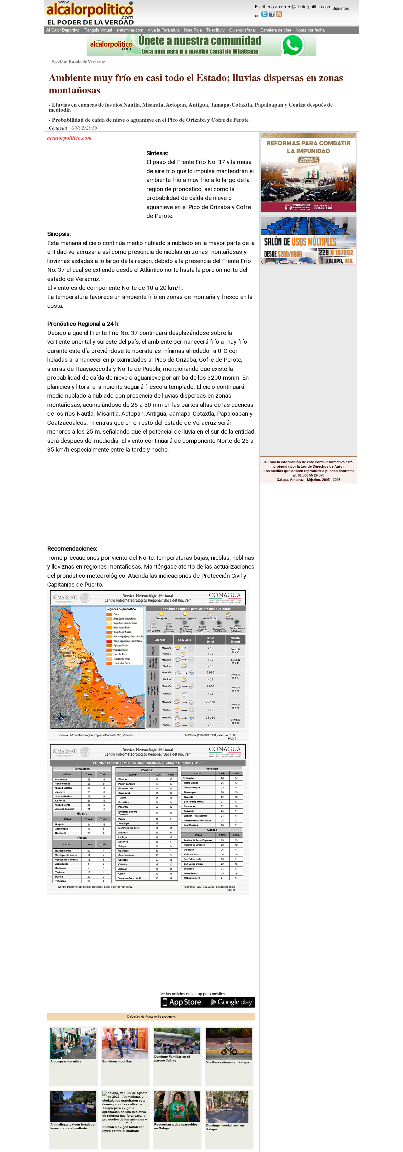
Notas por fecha (310, 30)
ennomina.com (129, 30)
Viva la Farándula (163, 30)
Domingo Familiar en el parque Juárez (172, 1058)
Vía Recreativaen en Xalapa (227, 1062)
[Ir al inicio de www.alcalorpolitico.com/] (89, 24)
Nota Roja (193, 30)
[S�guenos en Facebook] (272, 14)
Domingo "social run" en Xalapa (225, 1127)
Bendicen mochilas (117, 1061)
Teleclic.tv (215, 30)
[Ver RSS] (279, 14)
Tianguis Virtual (98, 30)
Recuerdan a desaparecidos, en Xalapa (176, 1126)
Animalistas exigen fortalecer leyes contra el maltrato (73, 1126)
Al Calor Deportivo (62, 30)
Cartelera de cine (275, 30)
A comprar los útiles (66, 1061)
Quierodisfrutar (242, 30)
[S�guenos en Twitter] (264, 14)
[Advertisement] (94, 188)
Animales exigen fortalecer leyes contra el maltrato (123, 1128)
